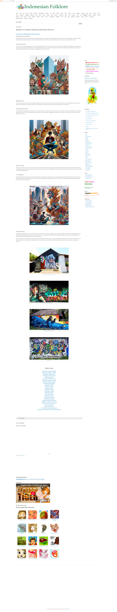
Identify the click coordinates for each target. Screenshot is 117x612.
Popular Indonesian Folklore (49, 400)
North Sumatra (88, 155)
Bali (86, 135)
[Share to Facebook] (22, 418)
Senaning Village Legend (33, 558)
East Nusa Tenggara (89, 147)
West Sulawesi (88, 167)
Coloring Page (51, 16)
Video (62, 16)
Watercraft (32, 15)
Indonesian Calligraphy (49, 383)
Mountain (17, 16)
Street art (85, 15)
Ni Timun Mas (43, 533)
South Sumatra (88, 161)
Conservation (61, 15)
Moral (54, 13)
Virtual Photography (89, 177)
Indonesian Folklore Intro (49, 374)
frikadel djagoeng (88, 174)
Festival (99, 15)
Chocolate (73, 15)
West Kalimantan (88, 165)
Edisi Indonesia (41, 13)
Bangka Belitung (88, 136)
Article (29, 16)
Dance (91, 13)
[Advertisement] (49, 466)
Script (99, 13)
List (50, 13)
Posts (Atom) (22, 455)
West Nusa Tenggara (89, 166)
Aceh (86, 134)
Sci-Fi (81, 15)
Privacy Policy (91, 16)
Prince (74, 13)
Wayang (89, 15)
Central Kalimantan (89, 142)
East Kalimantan (88, 146)
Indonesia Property (89, 205)
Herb (69, 15)
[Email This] (19, 418)
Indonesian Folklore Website (49, 371)
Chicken (43, 15)
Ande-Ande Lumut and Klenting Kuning (92, 113)
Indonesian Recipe (89, 203)
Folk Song (26, 18)
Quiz (65, 16)
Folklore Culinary (49, 386)
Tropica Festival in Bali (49, 303)
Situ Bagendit (54, 558)
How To (46, 16)
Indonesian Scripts (49, 395)
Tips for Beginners (88, 188)
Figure (66, 13)
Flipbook (33, 16)
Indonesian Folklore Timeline (49, 372)
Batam (87, 139)
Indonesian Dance (49, 392)
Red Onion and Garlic (21, 558)
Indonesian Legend (49, 391)
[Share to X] (21, 418)
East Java (87, 145)
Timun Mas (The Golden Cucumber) (92, 115)
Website (31, 13)
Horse (52, 15)
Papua (87, 156)
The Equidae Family (89, 175)
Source (86, 16)
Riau (86, 157)
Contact (82, 16)
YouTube (38, 16)
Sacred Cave (22, 533)
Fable (87, 13)
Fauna (40, 15)
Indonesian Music (49, 394)
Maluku (87, 152)
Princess (69, 13)
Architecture (22, 15)
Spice (66, 15)
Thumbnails (58, 16)
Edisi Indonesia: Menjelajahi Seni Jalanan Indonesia (28, 34)
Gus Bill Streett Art (49, 360)
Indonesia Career (88, 200)
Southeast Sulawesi (89, 162)
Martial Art (94, 15)
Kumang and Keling (89, 122)
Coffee (78, 15)
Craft (21, 16)
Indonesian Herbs (49, 388)
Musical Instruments (19, 18)
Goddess (82, 13)
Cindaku (87, 126)
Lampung (87, 151)
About (21, 13)
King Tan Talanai (88, 124)
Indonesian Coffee (49, 385)
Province (25, 16)
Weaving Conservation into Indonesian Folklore (49, 409)
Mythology (78, 13)
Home (17, 13)
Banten (87, 137)
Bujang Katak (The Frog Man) (91, 78)
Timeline (47, 13)
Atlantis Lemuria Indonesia (90, 206)
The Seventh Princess (33, 533)
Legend (61, 13)
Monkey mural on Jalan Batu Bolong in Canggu (49, 274)
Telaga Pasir (43, 519)
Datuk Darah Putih (89, 118)
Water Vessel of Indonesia (49, 403)
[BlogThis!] (20, 418)
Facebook (35, 13)
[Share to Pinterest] (23, 418)
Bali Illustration (88, 204)
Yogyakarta (87, 170)
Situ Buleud (44, 558)
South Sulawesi (88, 160)
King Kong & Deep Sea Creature (49, 330)
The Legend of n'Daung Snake (91, 120)
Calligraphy (27, 15)
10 (43, 479)
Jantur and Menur (33, 519)
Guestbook (73, 16)
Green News (88, 178)
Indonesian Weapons (49, 398)
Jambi (87, 150)
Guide (27, 13)
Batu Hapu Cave (22, 519)
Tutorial (42, 16)
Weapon (55, 15)
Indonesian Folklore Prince (49, 378)
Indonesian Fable (49, 377)
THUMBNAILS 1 (21, 479)
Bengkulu (87, 140)
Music (17, 15)
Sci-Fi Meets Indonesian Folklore (49, 408)
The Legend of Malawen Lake (90, 111)
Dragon (48, 15)
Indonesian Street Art (49, 397)
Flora (36, 15)
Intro (24, 13)
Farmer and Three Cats (55, 533)
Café (68, 16)
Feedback (77, 16)
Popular (57, 13)
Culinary (94, 13)
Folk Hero (30, 18)
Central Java (88, 141)
